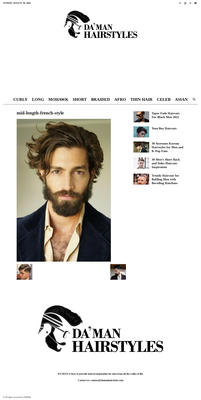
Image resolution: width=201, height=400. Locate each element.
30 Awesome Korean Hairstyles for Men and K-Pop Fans (167, 147)
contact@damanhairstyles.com (107, 380)
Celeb (164, 99)
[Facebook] (180, 3)
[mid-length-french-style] (64, 260)
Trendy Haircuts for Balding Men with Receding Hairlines (165, 179)
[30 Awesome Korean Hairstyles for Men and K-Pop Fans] (141, 147)
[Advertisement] (100, 71)
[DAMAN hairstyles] (100, 27)
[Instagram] (185, 3)
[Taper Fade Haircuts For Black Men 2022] (141, 116)
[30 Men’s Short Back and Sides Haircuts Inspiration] (141, 163)
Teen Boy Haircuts (164, 128)
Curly (20, 99)
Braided (100, 99)
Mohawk (58, 99)
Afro (120, 99)
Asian (181, 99)
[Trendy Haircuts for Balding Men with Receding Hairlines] (141, 179)
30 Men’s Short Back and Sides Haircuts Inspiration (166, 163)
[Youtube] (195, 3)
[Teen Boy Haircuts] (141, 131)
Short (80, 99)
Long (38, 99)
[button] (194, 99)
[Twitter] (190, 3)
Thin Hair (141, 99)
